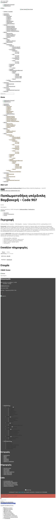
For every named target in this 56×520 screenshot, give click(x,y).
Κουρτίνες (11, 45)
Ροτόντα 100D (18, 76)
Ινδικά (13, 60)
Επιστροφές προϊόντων (9, 472)
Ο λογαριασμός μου (8, 481)
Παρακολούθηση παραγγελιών (10, 482)
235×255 (8, 256)
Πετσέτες (8, 37)
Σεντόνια (8, 20)
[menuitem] (9, 4)
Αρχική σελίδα (4, 188)
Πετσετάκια (12, 64)
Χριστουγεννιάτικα (10, 86)
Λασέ (13, 54)
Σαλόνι (5, 43)
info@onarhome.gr (5, 286)
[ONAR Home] (3, 210)
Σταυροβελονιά (15, 58)
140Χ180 (17, 75)
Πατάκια (11, 69)
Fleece (8, 39)
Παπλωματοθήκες (10, 23)
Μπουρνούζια (9, 33)
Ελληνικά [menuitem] (8, 6)
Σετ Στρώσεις (12, 49)
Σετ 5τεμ (17, 57)
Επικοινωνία (6, 469)
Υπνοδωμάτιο (7, 15)
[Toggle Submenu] (10, 429)
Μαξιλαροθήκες (10, 21)
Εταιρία (5, 215)
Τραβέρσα (11, 65)
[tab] (29, 213)
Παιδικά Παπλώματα (11, 29)
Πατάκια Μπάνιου (10, 36)
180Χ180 (17, 74)
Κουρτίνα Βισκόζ (16, 47)
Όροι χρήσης (6, 470)
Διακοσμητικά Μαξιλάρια (15, 81)
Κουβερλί (8, 17)
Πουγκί (8, 88)
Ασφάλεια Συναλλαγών (9, 461)
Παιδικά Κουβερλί (10, 27)
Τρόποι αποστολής (8, 473)
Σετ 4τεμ (17, 52)
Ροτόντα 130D (18, 77)
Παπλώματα (9, 22)
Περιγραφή (6, 213)
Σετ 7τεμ (17, 53)
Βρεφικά (5, 38)
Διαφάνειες (14, 50)
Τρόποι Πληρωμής (8, 474)
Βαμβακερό (9, 259)
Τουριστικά (6, 87)
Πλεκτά (14, 79)
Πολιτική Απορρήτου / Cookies (11, 484)
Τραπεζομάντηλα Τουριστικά (12, 90)
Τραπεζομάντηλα (10, 84)
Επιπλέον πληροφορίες (9, 214)
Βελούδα (14, 71)
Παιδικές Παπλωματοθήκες (12, 31)
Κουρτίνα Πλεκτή (16, 48)
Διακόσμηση (9, 44)
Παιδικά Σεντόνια (10, 26)
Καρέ (10, 66)
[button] (8, 503)
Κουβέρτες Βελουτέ (11, 41)
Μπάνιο (5, 32)
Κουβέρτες (8, 18)
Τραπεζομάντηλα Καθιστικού (16, 70)
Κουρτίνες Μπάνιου (10, 34)
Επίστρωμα (9, 16)
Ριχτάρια (8, 80)
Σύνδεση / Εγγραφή (8, 11)
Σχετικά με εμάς (7, 468)
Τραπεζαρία (6, 82)
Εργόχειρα (6, 91)
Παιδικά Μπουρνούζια (11, 28)
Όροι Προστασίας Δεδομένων (10, 483)
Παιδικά (5, 25)
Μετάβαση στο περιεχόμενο (7, 502)
